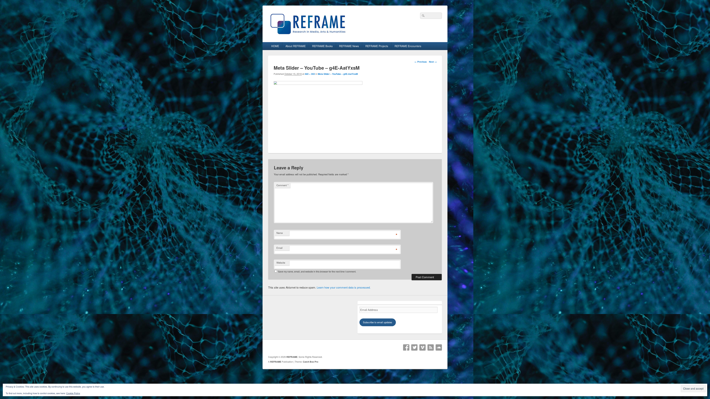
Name (279, 233)
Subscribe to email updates (377, 322)
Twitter (414, 347)
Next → (433, 61)
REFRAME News (349, 46)
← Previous (421, 61)
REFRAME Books (322, 46)
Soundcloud (439, 347)
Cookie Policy (73, 393)
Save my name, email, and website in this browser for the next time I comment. (317, 271)
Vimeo (422, 347)
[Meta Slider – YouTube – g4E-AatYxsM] (318, 84)
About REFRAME (295, 46)
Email (279, 248)
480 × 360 (310, 74)
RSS (430, 347)
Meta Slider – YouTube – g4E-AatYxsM (338, 74)
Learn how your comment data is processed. (344, 287)
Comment (282, 185)
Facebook (406, 347)
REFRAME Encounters (408, 46)
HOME (275, 46)
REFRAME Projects (376, 46)
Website (280, 262)
